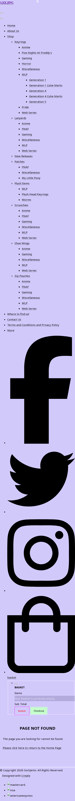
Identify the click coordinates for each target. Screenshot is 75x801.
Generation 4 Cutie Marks (45, 96)
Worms (26, 199)
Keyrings (20, 42)
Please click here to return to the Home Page (32, 748)
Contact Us (14, 319)
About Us (13, 31)
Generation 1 (37, 80)
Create (25, 775)
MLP (24, 74)
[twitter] (41, 512)
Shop (10, 36)
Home (11, 25)
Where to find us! (18, 314)
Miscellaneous (31, 69)
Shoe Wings (22, 243)
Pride (25, 107)
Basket (22, 710)
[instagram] (41, 590)
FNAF (25, 129)
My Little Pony (31, 178)
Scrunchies (21, 205)
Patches (20, 161)
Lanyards (20, 118)
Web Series (29, 112)
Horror (26, 63)
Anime (26, 47)
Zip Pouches (22, 276)
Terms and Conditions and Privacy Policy (33, 325)
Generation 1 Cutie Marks (45, 85)
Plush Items (22, 183)
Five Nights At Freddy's (37, 52)
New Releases (24, 156)
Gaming (27, 58)
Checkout (39, 710)
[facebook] (41, 442)
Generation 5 (37, 101)
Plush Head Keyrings (35, 194)
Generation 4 (37, 91)
